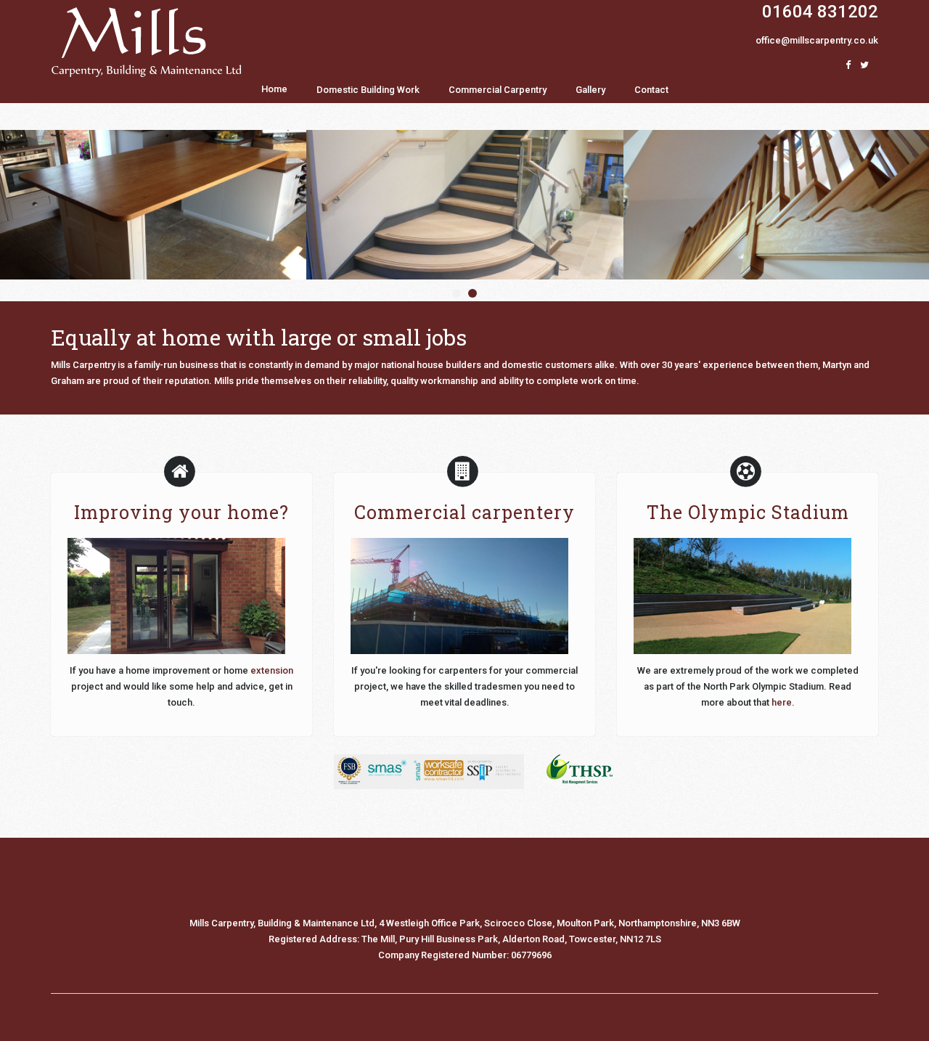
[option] (464, 204)
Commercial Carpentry (498, 89)
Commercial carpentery (464, 512)
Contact (651, 89)
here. (783, 702)
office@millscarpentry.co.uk (817, 40)
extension (271, 670)
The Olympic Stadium (748, 512)
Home (274, 88)
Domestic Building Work (368, 89)
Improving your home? (181, 512)
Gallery (590, 89)
